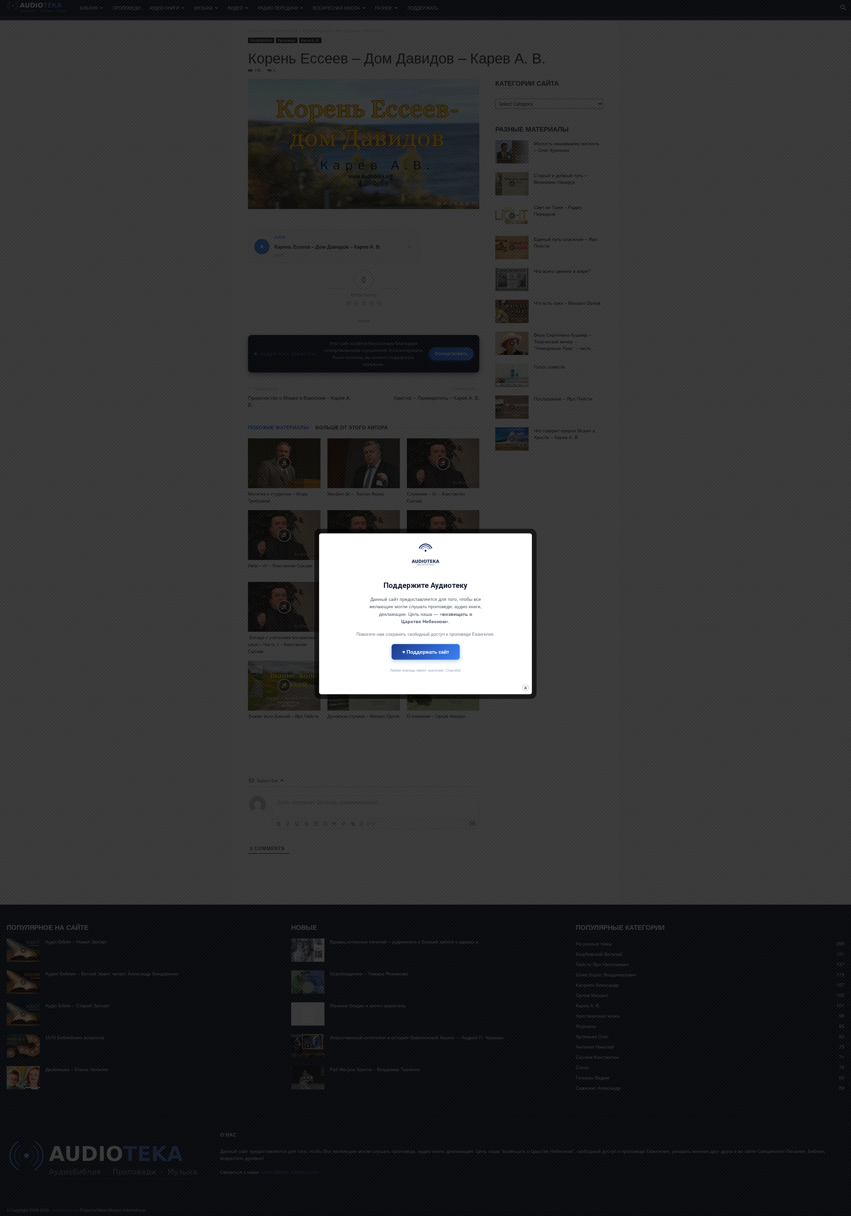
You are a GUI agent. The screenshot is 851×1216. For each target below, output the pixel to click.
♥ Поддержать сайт (425, 651)
